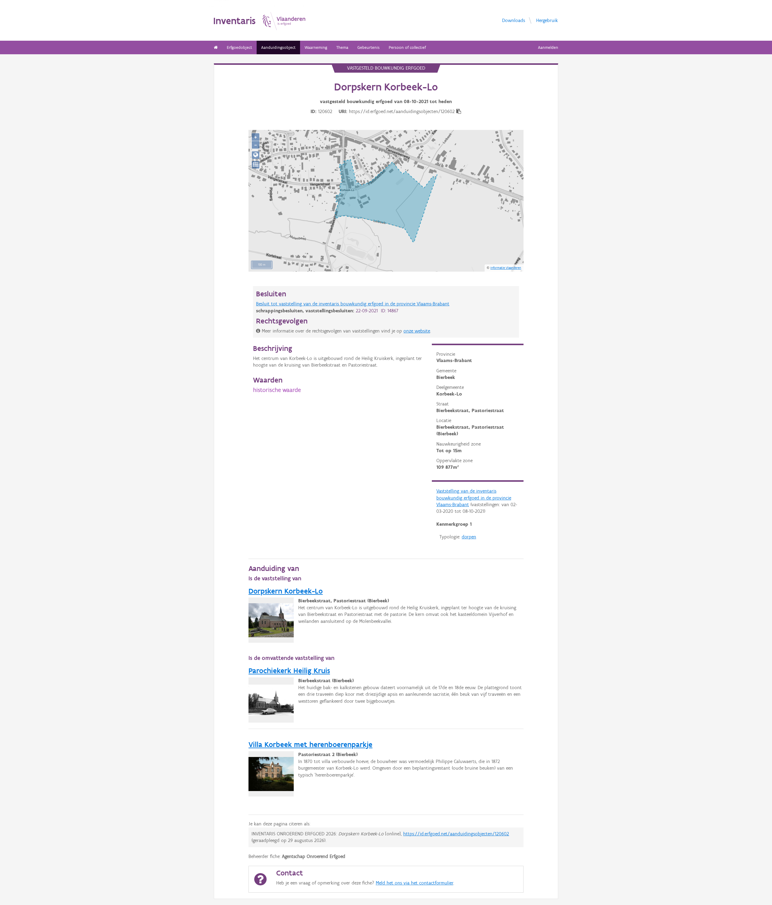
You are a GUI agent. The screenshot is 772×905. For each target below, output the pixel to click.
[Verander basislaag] (255, 165)
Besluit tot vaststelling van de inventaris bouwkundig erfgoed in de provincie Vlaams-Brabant (352, 304)
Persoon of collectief (407, 47)
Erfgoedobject (239, 47)
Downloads (513, 20)
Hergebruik (547, 20)
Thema (342, 47)
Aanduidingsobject (278, 47)
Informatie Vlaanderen (505, 268)
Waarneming (316, 47)
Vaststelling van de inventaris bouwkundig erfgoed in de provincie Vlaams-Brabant (473, 497)
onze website (416, 331)
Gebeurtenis (368, 47)
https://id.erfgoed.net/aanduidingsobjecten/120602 (456, 834)
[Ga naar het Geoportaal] (255, 155)
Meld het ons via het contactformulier (414, 883)
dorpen (469, 537)
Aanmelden (548, 47)
